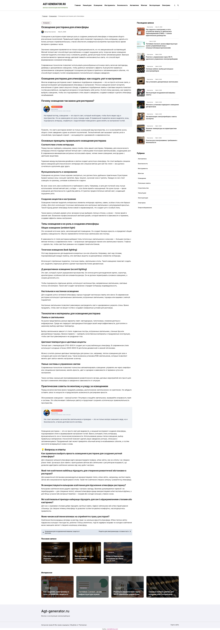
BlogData (73, 625)
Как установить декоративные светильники (162, 82)
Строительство (143, 188)
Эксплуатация (154, 5)
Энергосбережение (145, 207)
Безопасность (122, 5)
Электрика (166, 5)
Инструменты (109, 5)
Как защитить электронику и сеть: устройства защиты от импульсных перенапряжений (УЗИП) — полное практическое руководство (159, 32)
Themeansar (83, 625)
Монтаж (144, 5)
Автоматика (134, 5)
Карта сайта (175, 625)
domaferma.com (112, 629)
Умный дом (87, 5)
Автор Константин (50, 32)
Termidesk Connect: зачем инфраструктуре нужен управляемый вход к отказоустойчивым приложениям (161, 46)
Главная (78, 5)
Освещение (98, 5)
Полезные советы (144, 183)
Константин (150, 27)
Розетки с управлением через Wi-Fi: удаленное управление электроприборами (127, 594)
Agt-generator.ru (55, 611)
